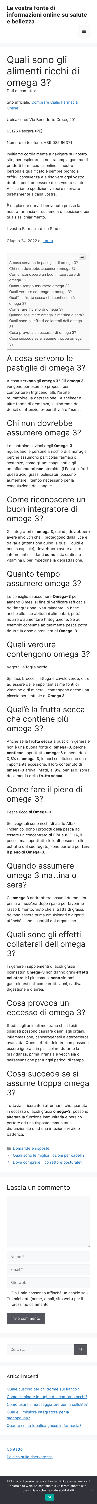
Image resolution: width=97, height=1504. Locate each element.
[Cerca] (80, 1349)
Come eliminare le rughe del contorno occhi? (47, 1397)
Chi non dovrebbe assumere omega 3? (42, 268)
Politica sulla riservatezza (30, 1457)
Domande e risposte (31, 1148)
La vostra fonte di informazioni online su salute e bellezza (47, 15)
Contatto (15, 1449)
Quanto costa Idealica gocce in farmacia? (44, 1425)
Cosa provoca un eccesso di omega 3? (42, 332)
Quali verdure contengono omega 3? (40, 291)
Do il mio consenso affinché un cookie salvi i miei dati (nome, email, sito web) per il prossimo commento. (50, 1299)
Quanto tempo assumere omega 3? (39, 286)
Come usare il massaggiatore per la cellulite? (47, 1404)
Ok (50, 1497)
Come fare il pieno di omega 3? (36, 309)
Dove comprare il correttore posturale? (47, 1162)
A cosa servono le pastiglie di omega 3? (43, 262)
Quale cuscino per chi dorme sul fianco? (43, 1389)
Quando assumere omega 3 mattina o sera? (46, 315)
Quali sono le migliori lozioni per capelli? (49, 1155)
